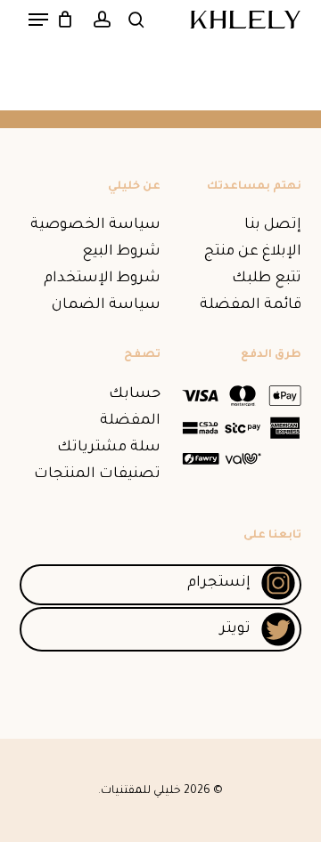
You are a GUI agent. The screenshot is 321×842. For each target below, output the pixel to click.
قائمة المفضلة (250, 305)
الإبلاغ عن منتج (252, 252)
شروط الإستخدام (102, 279)
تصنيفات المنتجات (97, 474)
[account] (101, 19)
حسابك (134, 394)
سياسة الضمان (106, 305)
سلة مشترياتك (108, 448)
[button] (38, 19)
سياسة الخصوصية (95, 225)
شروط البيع (121, 252)
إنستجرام (219, 583)
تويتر (235, 629)
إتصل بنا (272, 225)
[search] (136, 19)
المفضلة (130, 421)
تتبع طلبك (266, 279)
